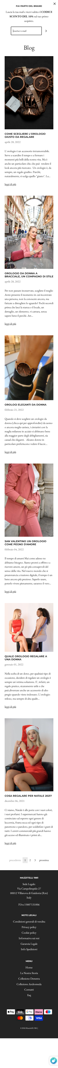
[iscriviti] (46, 31)
